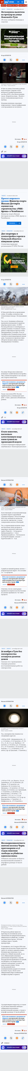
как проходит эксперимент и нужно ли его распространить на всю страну (13, 384)
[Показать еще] (23, 60)
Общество (4, 195)
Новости (3, 5)
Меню (2, 2)
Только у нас (22, 5)
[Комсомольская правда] (9, 2)
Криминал (6, 1043)
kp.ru (25, 139)
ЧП (5, 417)
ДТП (5, 151)
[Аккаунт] (26, 2)
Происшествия (9, 9)
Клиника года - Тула (12, 5)
